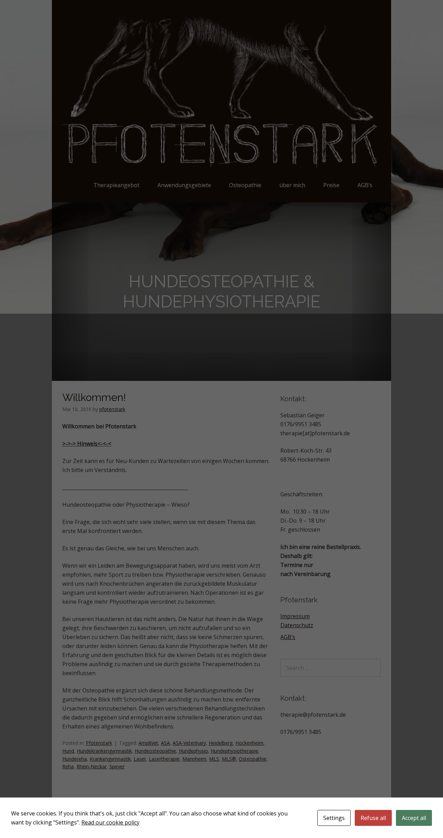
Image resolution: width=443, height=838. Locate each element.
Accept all (414, 818)
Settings (334, 818)
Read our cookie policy (110, 822)
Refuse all (373, 818)
